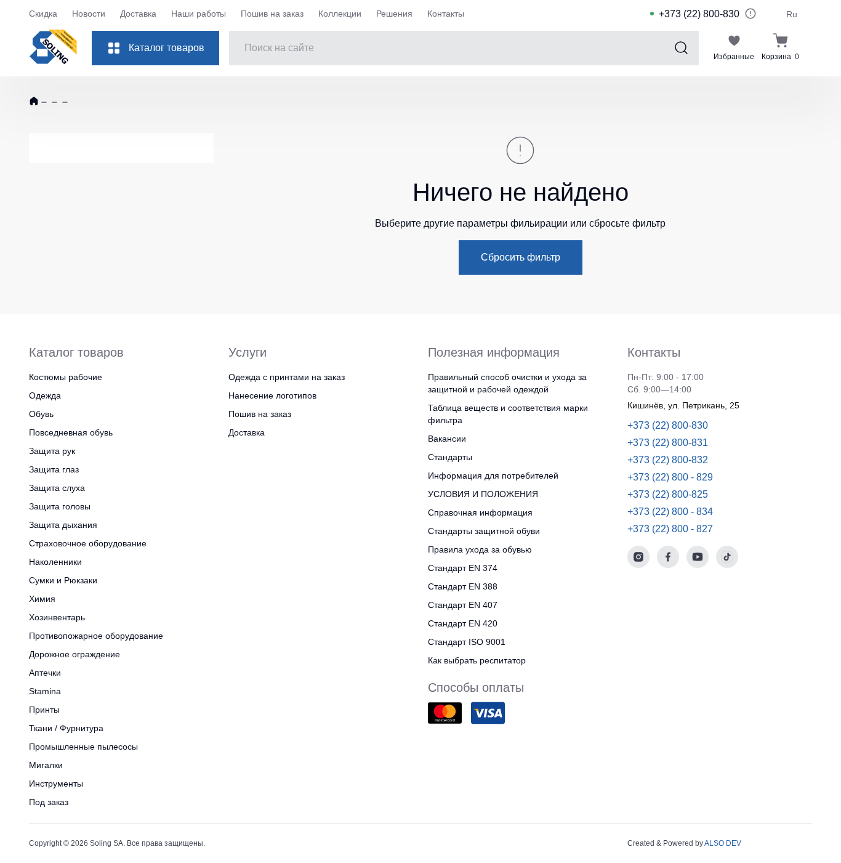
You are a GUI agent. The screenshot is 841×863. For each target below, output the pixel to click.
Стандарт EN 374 (462, 568)
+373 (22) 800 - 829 (670, 477)
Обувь (41, 414)
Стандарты (450, 457)
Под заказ (48, 802)
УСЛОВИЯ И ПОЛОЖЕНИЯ (483, 494)
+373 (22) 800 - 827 (670, 529)
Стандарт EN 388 (462, 586)
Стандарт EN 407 (462, 605)
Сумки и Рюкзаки (63, 580)
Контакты (445, 13)
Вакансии (447, 439)
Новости (88, 13)
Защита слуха (57, 488)
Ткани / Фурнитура (66, 728)
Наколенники (55, 562)
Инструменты (56, 783)
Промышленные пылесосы (83, 747)
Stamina (45, 691)
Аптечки (45, 673)
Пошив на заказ (272, 13)
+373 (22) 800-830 (699, 14)
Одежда (45, 395)
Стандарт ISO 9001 (466, 642)
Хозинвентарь (57, 617)
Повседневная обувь (71, 432)
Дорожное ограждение (74, 654)
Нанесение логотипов (272, 395)
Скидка (43, 13)
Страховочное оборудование (88, 543)
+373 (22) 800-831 (667, 442)
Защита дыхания (63, 525)
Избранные (734, 56)
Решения (394, 13)
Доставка (138, 13)
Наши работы (198, 13)
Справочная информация (480, 512)
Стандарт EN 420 (462, 623)
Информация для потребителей (493, 475)
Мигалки (46, 765)
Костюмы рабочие (65, 377)
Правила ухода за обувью (480, 549)
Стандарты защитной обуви (484, 531)
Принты (44, 710)
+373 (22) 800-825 (667, 494)
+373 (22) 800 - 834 (670, 511)
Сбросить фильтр (520, 257)
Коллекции (339, 13)
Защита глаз (54, 469)
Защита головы (60, 506)
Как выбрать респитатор (477, 660)
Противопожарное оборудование (96, 636)
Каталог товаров (166, 48)
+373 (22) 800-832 (667, 460)
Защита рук (52, 451)
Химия (42, 599)
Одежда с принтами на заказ (286, 377)
